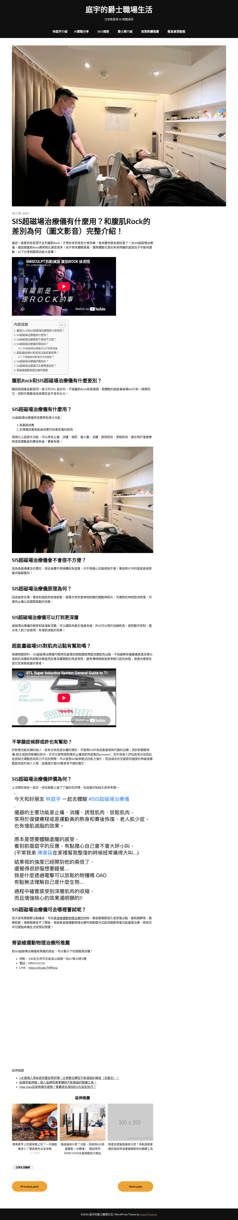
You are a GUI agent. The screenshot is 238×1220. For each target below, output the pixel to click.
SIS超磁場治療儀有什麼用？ (33, 335)
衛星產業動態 (176, 31)
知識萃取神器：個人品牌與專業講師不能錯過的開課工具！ (58, 1082)
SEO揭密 (103, 31)
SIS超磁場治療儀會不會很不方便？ (36, 339)
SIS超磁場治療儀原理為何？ (33, 344)
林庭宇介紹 (60, 31)
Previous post (29, 1186)
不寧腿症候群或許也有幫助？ (38, 356)
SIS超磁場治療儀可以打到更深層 (40, 348)
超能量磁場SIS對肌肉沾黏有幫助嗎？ (38, 352)
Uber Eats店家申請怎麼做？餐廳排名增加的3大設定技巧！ (57, 1087)
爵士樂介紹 (125, 31)
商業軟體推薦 (150, 31)
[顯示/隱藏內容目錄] (60, 325)
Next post (135, 1186)
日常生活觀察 (23, 1167)
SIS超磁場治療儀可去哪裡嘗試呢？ (36, 365)
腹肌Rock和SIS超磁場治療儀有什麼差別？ (41, 330)
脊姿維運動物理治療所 (68, 918)
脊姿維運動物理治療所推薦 (32, 370)
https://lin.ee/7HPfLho (43, 967)
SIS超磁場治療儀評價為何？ (33, 361)
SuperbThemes (148, 1214)
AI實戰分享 (81, 31)
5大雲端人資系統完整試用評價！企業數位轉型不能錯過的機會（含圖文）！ (69, 1078)
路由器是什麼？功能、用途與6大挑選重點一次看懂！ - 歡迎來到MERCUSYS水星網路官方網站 (82, 1149)
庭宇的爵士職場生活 (119, 9)
